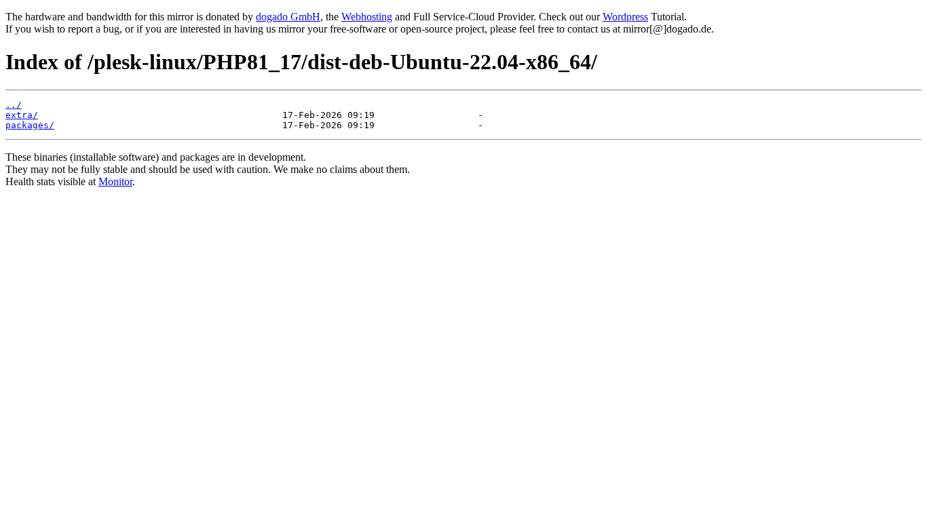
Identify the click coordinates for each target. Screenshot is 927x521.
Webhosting (366, 16)
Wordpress (625, 16)
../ (13, 105)
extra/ (21, 115)
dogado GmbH (288, 16)
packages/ (29, 125)
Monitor (115, 181)
